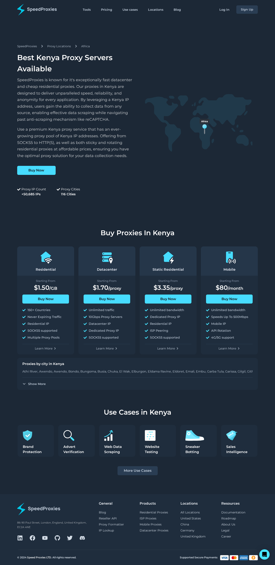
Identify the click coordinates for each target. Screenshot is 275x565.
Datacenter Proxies (154, 530)
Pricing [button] (106, 10)
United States (190, 518)
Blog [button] (177, 10)
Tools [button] (87, 10)
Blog (102, 512)
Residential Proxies (154, 512)
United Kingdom (193, 536)
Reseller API (108, 518)
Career (226, 536)
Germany (187, 530)
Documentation (233, 512)
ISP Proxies (148, 518)
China (184, 524)
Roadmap (228, 518)
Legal (225, 530)
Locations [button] (155, 10)
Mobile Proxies (151, 524)
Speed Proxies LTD (39, 557)
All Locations (190, 512)
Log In (224, 10)
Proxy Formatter (111, 524)
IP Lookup (106, 530)
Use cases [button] (130, 10)
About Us (228, 524)
